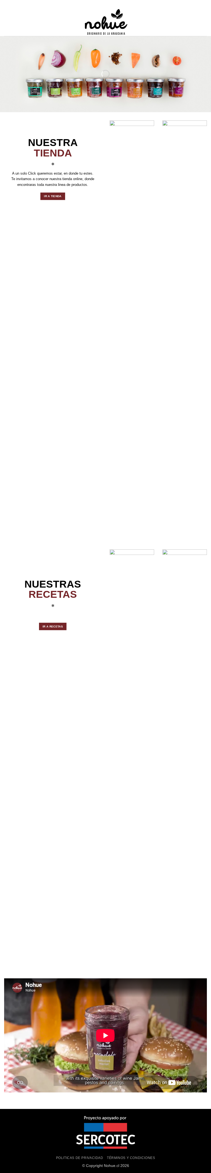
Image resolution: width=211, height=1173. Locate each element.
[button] (7, 22)
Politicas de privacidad (79, 1158)
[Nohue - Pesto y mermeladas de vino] (105, 22)
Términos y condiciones (131, 1158)
